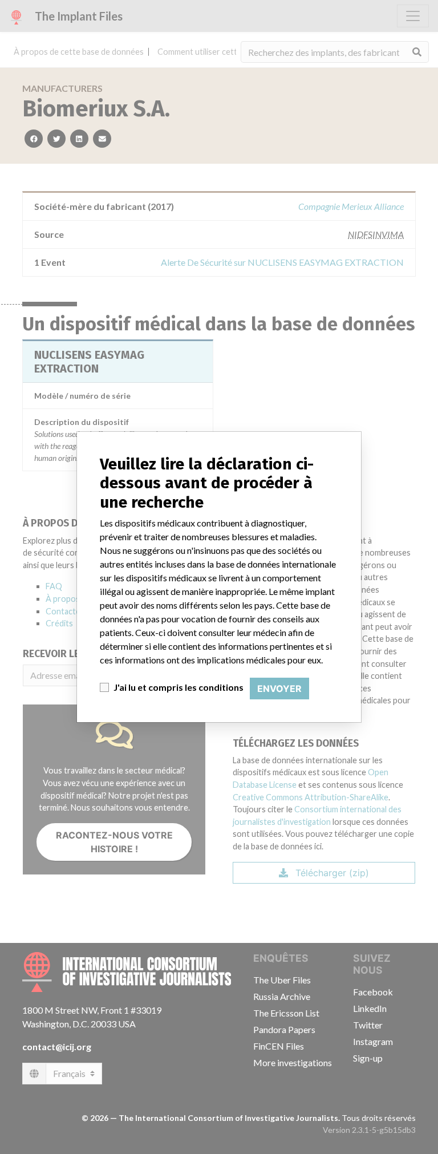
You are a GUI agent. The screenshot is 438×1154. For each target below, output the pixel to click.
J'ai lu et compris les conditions (178, 687)
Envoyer (279, 688)
